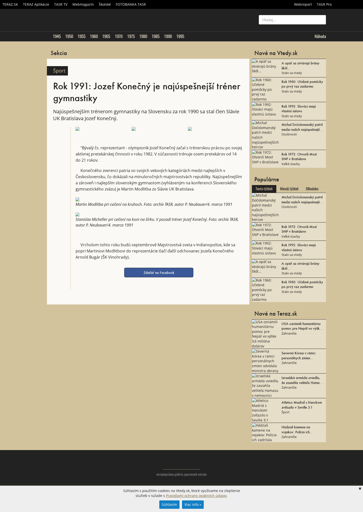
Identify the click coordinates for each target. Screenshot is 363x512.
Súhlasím (169, 504)
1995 (180, 36)
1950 (69, 36)
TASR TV (60, 4)
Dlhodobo (312, 188)
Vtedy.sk (181, 462)
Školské (105, 4)
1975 (131, 36)
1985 (156, 36)
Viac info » (192, 504)
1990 (168, 36)
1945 (57, 36)
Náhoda (320, 36)
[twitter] (302, 466)
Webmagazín (83, 4)
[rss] (322, 466)
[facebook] (312, 466)
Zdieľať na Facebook (158, 272)
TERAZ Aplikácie (36, 4)
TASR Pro (324, 4)
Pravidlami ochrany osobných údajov (196, 495)
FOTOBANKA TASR (131, 4)
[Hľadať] (320, 19)
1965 (106, 36)
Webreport (303, 4)
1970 (118, 36)
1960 (94, 36)
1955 (81, 36)
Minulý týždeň (289, 188)
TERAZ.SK (10, 4)
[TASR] (349, 4)
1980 (143, 36)
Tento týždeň (264, 188)
